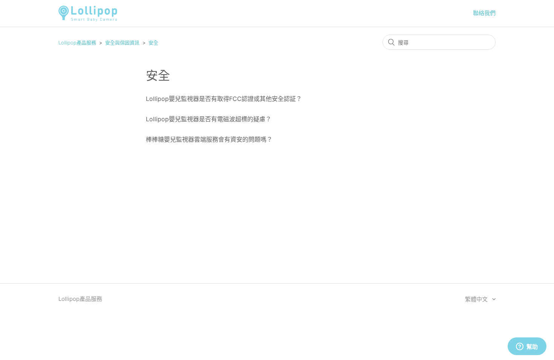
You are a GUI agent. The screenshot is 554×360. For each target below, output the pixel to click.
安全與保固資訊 (122, 43)
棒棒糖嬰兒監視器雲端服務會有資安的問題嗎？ (209, 139)
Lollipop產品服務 (77, 43)
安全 (153, 43)
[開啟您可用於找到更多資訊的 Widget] (526, 346)
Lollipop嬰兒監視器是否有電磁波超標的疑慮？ (208, 119)
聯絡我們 (484, 13)
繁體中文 (477, 299)
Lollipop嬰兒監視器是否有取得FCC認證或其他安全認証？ (224, 98)
